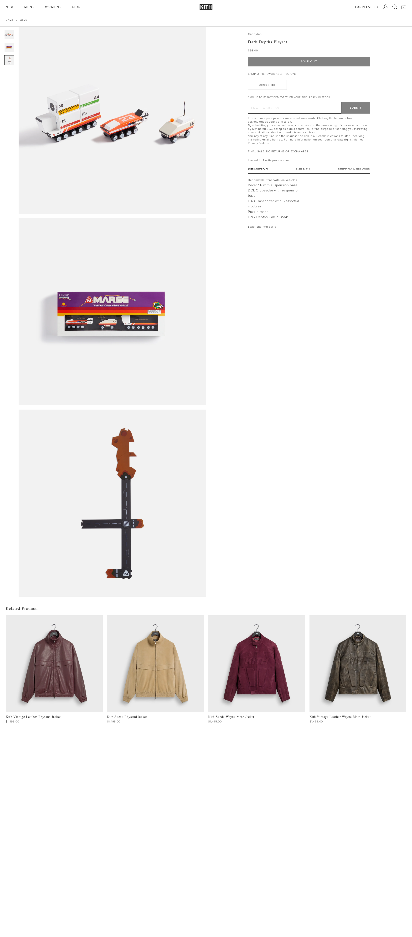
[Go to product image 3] (9, 60)
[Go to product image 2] (9, 47)
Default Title (267, 85)
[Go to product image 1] (9, 35)
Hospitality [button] (366, 7)
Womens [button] (53, 7)
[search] (394, 7)
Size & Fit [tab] (303, 168)
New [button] (10, 7)
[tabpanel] (309, 203)
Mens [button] (29, 7)
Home (9, 20)
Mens (23, 20)
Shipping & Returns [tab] (354, 168)
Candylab (255, 34)
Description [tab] (258, 168)
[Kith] (206, 7)
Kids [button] (76, 7)
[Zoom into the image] (112, 120)
